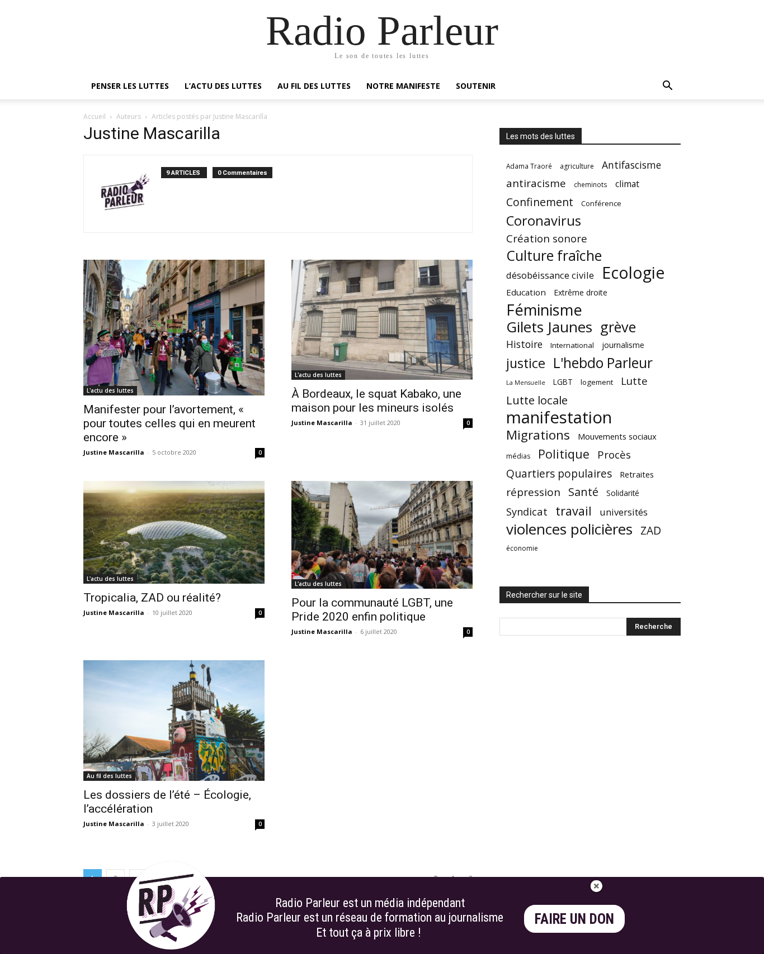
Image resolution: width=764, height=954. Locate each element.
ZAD (650, 530)
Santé (583, 492)
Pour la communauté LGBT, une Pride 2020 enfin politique (372, 609)
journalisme (623, 345)
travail (573, 511)
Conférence (601, 203)
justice (525, 363)
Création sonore (546, 238)
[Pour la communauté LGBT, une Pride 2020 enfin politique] (382, 535)
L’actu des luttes (223, 85)
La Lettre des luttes (651, 943)
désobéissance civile (550, 275)
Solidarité (622, 493)
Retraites (637, 474)
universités (624, 512)
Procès (614, 454)
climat (627, 184)
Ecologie (633, 273)
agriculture (577, 166)
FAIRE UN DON (574, 919)
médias (518, 456)
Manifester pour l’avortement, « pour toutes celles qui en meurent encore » (169, 423)
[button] (667, 87)
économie (522, 548)
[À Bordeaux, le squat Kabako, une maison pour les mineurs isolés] (382, 320)
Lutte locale (537, 400)
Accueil (94, 116)
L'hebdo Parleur (603, 363)
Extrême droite (580, 292)
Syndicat (527, 511)
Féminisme (544, 310)
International (572, 345)
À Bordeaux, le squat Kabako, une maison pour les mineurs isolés (376, 400)
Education (526, 292)
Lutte (634, 381)
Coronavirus (543, 221)
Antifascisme (631, 165)
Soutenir (476, 85)
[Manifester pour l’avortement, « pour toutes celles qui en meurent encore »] (174, 327)
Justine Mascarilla (113, 452)
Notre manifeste (403, 85)
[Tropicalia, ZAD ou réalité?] (174, 532)
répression (533, 492)
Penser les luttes (130, 85)
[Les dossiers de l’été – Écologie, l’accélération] (174, 720)
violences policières (569, 529)
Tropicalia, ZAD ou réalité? (152, 597)
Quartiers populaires (559, 473)
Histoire (524, 344)
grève (618, 327)
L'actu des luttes (110, 390)
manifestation (559, 417)
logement (597, 382)
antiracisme (536, 183)
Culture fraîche (554, 255)
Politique (563, 454)
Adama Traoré (529, 165)
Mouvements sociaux (617, 436)
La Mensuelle (525, 383)
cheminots (590, 184)
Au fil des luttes (314, 85)
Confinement (539, 202)
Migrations (538, 435)
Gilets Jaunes (549, 327)
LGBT (563, 382)
